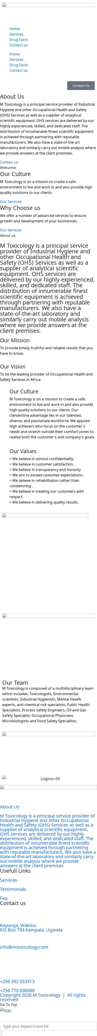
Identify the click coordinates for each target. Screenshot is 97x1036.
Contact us (18, 45)
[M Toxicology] (5, 1009)
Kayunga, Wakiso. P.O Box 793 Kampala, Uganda (31, 927)
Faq (3, 898)
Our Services (11, 201)
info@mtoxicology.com (24, 947)
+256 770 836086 (17, 990)
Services (16, 34)
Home (14, 28)
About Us (9, 807)
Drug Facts (18, 39)
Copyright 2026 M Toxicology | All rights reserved (43, 997)
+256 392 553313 (17, 981)
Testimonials (13, 889)
